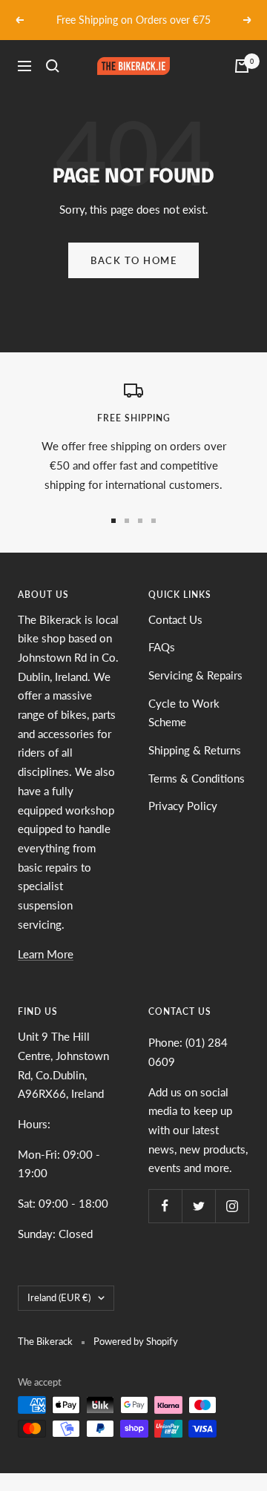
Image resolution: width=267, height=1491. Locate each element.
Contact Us (175, 619)
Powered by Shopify (135, 1341)
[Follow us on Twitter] (198, 1205)
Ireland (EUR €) (58, 1297)
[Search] (52, 66)
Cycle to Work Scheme (184, 713)
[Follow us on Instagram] (231, 1205)
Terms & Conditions (196, 778)
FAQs (161, 647)
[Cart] (241, 66)
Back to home (133, 260)
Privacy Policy (182, 805)
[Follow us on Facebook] (165, 1205)
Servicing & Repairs (195, 675)
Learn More (45, 954)
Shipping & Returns (194, 750)
